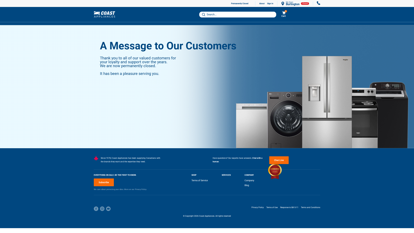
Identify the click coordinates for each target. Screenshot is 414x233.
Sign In (270, 3)
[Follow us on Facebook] (96, 208)
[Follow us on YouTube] (108, 208)
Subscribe (104, 182)
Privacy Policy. (141, 189)
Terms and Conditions (310, 207)
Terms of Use (272, 207)
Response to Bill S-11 (289, 207)
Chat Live (279, 160)
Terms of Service (199, 180)
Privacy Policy (257, 207)
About (262, 3)
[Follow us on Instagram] (102, 208)
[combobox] (237, 14)
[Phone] (318, 3)
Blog (247, 185)
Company (249, 180)
